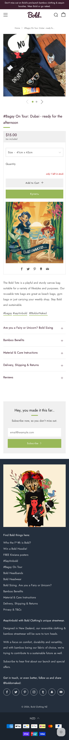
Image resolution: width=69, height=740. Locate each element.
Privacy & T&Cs (12, 610)
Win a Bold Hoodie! (15, 549)
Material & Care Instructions (19, 597)
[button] (32, 102)
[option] (34, 65)
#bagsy (7, 313)
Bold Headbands (13, 573)
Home (17, 28)
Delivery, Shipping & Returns (20, 603)
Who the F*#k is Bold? (17, 543)
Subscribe (32, 443)
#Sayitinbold (10, 561)
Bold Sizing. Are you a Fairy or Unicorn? (27, 585)
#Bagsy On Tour (12, 567)
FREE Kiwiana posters (15, 555)
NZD (32, 718)
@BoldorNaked (38, 313)
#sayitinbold (20, 313)
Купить (34, 194)
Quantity (11, 164)
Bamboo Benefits (13, 591)
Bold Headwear (12, 579)
